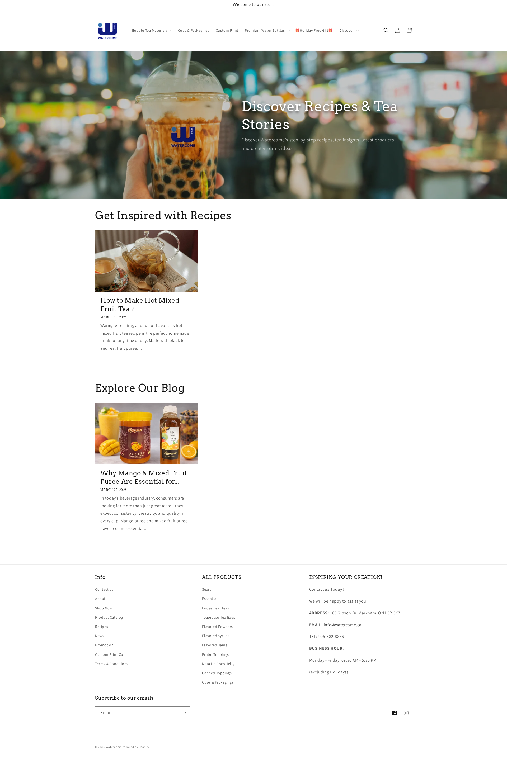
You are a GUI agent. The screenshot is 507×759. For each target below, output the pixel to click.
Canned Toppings (217, 673)
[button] (152, 30)
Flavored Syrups (215, 635)
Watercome (113, 747)
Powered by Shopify (135, 747)
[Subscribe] (184, 712)
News (99, 635)
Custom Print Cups (111, 654)
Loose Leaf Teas (215, 608)
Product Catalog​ (109, 617)
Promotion (104, 645)
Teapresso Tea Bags (218, 617)
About (100, 598)
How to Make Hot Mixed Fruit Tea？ (140, 304)
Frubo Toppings (215, 654)
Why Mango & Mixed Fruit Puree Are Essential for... (143, 477)
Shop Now (103, 608)
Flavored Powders (217, 626)
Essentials (210, 598)
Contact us (104, 589)
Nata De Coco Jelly (218, 663)
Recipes (101, 626)
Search (208, 589)
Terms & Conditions (111, 663)
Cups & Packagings (217, 682)
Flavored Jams (214, 645)
